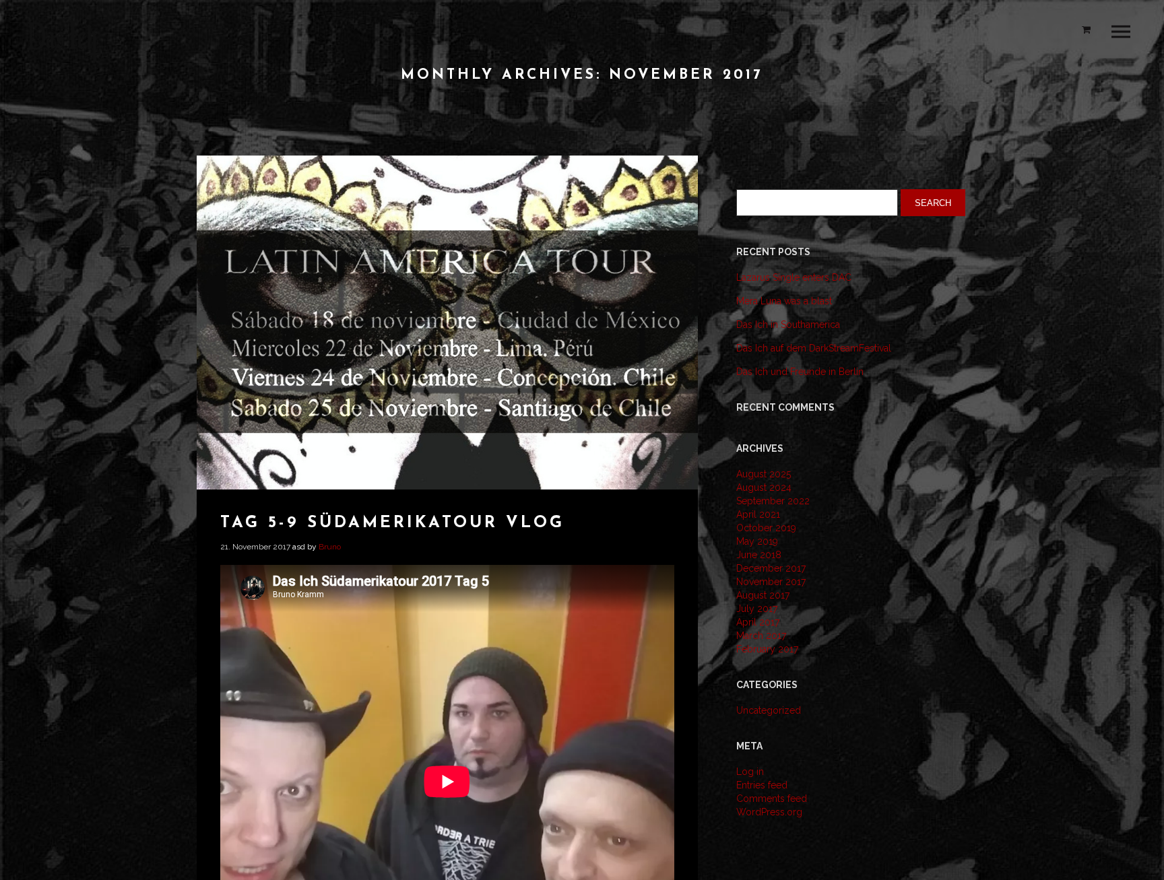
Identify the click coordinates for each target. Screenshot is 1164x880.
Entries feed (761, 785)
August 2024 (763, 487)
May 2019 (757, 541)
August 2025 (763, 474)
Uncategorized (768, 710)
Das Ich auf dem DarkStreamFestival (813, 348)
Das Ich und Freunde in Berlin (800, 371)
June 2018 (758, 554)
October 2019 (766, 527)
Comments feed (771, 798)
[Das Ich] (64, 42)
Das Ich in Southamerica (788, 324)
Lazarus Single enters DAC (793, 277)
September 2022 (773, 501)
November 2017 (771, 581)
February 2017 (767, 649)
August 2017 (762, 595)
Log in (750, 771)
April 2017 (757, 622)
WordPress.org (769, 812)
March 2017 (761, 635)
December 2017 (771, 568)
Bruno (330, 546)
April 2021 (758, 514)
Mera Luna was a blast (784, 301)
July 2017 (756, 608)
